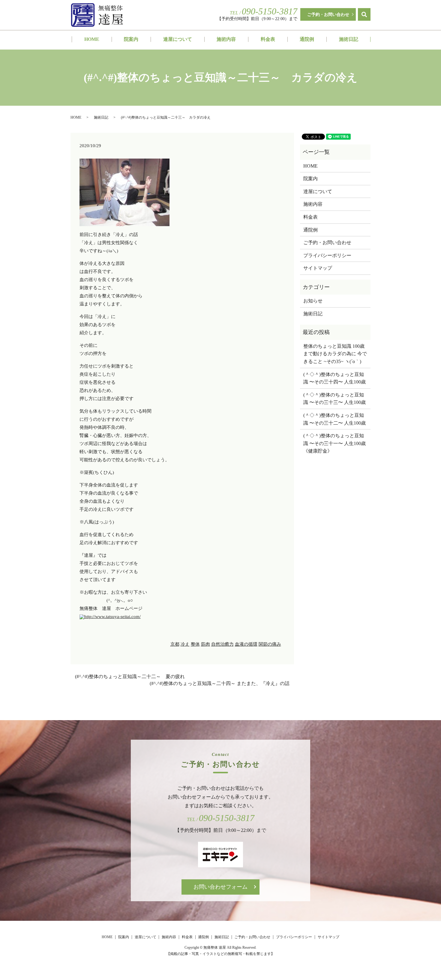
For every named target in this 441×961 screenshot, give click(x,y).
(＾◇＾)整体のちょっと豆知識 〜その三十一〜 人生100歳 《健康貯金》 (335, 443)
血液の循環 (246, 644)
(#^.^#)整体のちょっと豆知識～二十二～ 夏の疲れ (130, 676)
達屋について (177, 39)
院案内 (131, 39)
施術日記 (348, 39)
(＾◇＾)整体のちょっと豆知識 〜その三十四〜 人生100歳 (334, 378)
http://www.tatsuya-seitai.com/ (112, 616)
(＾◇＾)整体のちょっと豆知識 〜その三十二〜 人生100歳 (334, 419)
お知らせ (312, 300)
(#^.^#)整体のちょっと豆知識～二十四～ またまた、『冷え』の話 (220, 683)
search (364, 14)
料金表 (268, 39)
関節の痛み (270, 644)
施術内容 (226, 39)
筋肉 (205, 644)
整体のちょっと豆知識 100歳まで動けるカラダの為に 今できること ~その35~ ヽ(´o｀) (335, 354)
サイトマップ (317, 268)
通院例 (307, 39)
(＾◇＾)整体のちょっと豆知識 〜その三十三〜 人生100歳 (334, 398)
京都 (174, 644)
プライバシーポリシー (327, 255)
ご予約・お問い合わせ (328, 14)
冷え (185, 644)
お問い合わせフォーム (221, 887)
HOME (91, 39)
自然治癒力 (222, 644)
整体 (195, 644)
